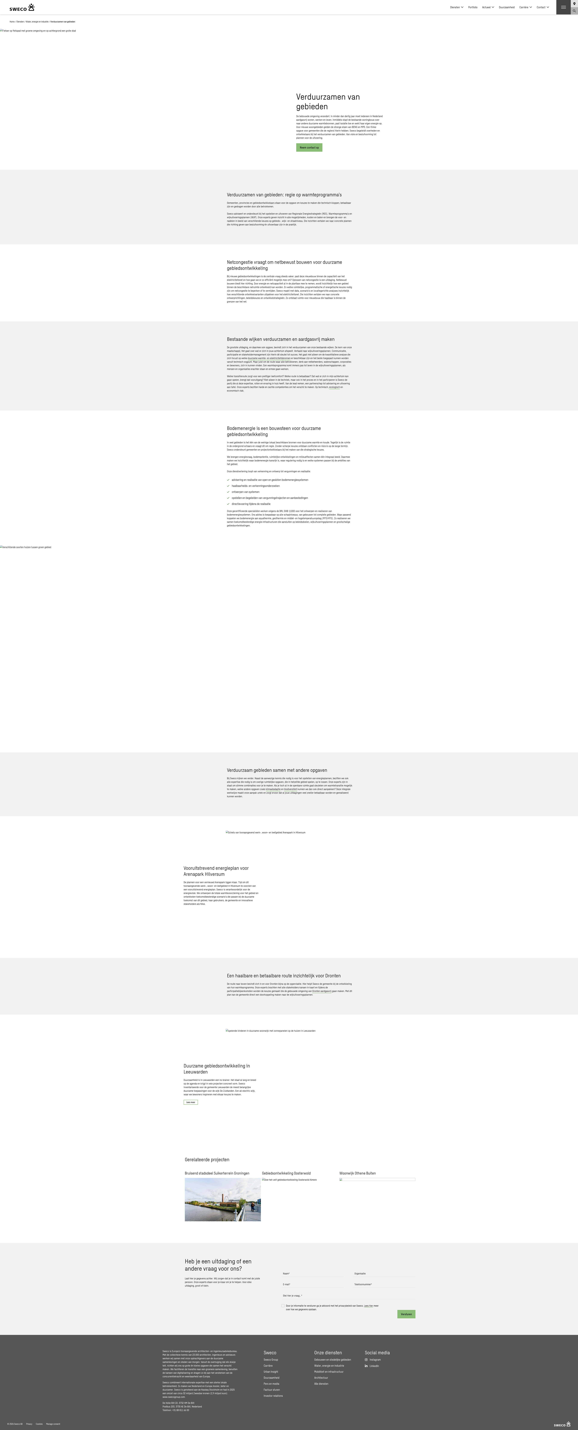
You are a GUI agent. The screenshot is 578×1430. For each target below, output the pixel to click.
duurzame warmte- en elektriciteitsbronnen (269, 358)
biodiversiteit (290, 789)
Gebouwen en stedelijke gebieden (332, 1359)
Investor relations (273, 1395)
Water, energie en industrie (37, 21)
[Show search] (574, 10)
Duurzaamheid (507, 7)
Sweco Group (271, 1359)
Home (12, 21)
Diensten (455, 7)
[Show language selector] (574, 3)
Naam (286, 1273)
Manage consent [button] (53, 1424)
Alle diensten (321, 1383)
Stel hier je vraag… (292, 1295)
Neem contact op (309, 147)
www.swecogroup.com (174, 1396)
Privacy (29, 1424)
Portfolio (472, 7)
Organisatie (360, 1273)
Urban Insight (271, 1371)
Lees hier (368, 1305)
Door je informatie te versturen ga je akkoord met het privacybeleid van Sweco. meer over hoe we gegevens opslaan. (332, 1307)
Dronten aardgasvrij (321, 991)
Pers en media (271, 1383)
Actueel (486, 7)
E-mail (286, 1284)
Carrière (523, 7)
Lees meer (190, 1102)
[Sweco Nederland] (22, 7)
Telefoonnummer (363, 1284)
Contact (541, 7)
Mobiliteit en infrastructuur (328, 1371)
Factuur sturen (272, 1389)
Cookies (39, 1424)
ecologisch (334, 387)
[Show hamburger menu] (563, 7)
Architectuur (321, 1377)
